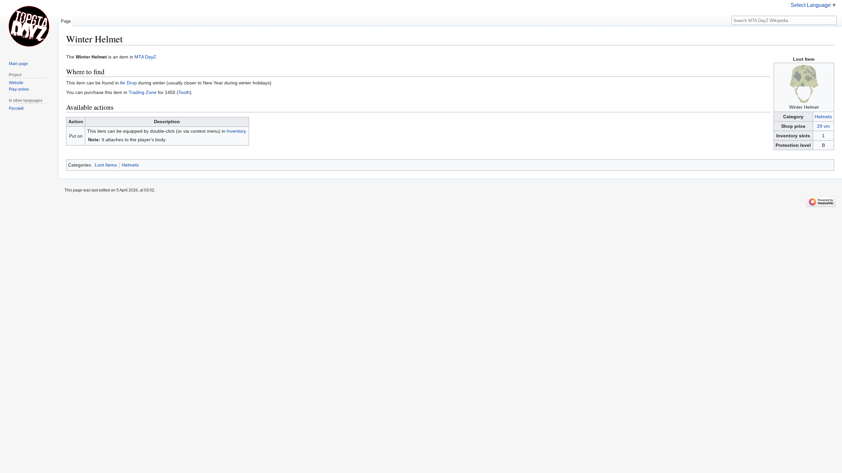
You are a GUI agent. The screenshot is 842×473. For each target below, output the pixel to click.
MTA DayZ (145, 56)
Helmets (823, 116)
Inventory (236, 131)
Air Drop (128, 82)
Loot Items (106, 165)
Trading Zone (143, 92)
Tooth (184, 92)
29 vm (823, 126)
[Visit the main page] (29, 26)
